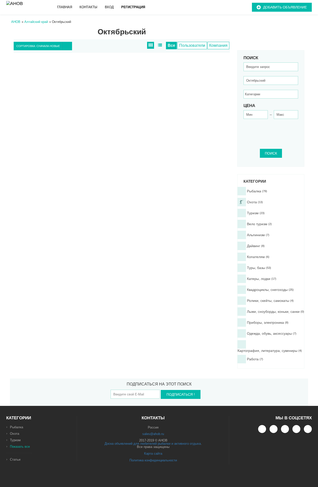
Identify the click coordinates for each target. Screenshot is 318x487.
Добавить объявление (285, 7)
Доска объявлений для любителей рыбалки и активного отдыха (153, 443)
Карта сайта (153, 453)
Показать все (20, 446)
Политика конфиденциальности (153, 460)
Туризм (15, 440)
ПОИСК (271, 153)
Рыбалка (16, 427)
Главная (64, 7)
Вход (109, 7)
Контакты (88, 7)
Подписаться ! (180, 394)
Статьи (15, 459)
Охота (14, 433)
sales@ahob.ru (153, 434)
